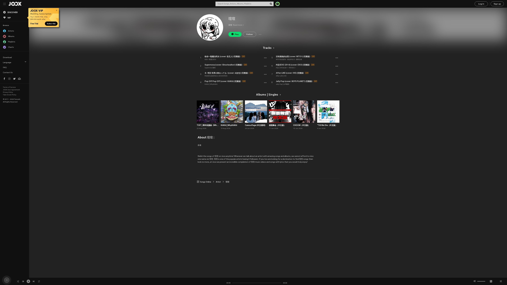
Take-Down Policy (9, 95)
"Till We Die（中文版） (327, 125)
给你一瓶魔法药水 (210, 59)
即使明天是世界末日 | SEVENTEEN (216, 76)
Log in (481, 4)
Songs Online (205, 182)
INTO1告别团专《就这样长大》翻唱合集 (289, 59)
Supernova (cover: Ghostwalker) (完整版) (223, 65)
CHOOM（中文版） (301, 125)
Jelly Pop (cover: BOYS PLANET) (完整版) (294, 81)
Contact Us (8, 73)
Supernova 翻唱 (210, 68)
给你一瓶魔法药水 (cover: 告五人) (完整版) (222, 56)
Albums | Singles (267, 94)
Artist (218, 182)
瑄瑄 (227, 182)
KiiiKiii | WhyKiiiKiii (211, 84)
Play (237, 34)
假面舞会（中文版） (277, 125)
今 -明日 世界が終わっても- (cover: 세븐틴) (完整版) (226, 73)
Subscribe (51, 24)
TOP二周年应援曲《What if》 (208, 125)
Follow (249, 34)
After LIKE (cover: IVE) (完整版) (290, 73)
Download (7, 58)
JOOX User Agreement (11, 90)
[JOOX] (15, 4)
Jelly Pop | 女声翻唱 (282, 84)
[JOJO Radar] (277, 3)
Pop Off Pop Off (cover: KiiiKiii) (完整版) (223, 81)
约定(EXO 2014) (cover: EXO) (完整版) (293, 65)
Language (7, 63)
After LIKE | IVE (281, 76)
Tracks (267, 48)
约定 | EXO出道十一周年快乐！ (286, 68)
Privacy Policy (8, 92)
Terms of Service (9, 87)
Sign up (497, 4)
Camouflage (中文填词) (255, 125)
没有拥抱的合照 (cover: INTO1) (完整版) (293, 56)
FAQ (5, 68)
